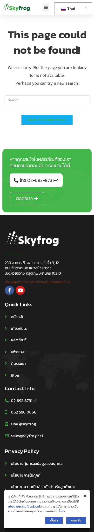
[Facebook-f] (9, 290)
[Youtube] (20, 290)
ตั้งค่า (61, 511)
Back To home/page (47, 120)
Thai (70, 9)
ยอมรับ (76, 520)
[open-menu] (46, 8)
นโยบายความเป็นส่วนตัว (25, 506)
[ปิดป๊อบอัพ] (85, 496)
